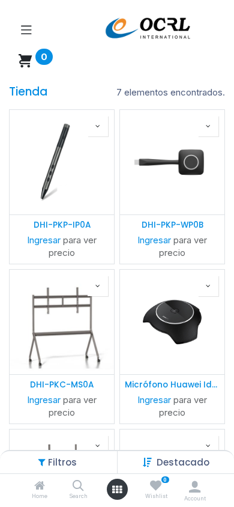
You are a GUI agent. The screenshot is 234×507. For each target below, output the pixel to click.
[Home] (39, 486)
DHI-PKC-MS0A (62, 385)
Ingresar (44, 240)
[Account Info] (194, 486)
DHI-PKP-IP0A (62, 225)
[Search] (78, 486)
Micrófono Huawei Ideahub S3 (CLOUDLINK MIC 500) (172, 385)
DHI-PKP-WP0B (172, 225)
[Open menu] (117, 489)
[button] (183, 462)
